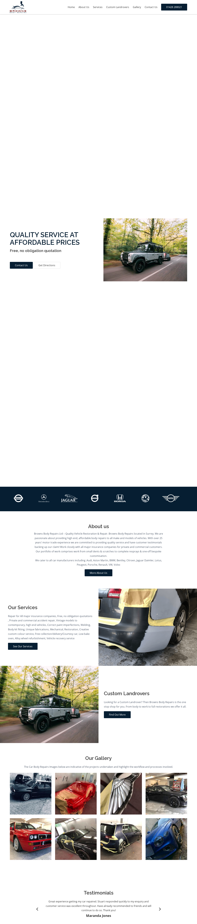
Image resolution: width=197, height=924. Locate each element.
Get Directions (46, 265)
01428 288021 (174, 7)
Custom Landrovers (117, 7)
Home (71, 7)
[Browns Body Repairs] (18, 7)
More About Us (98, 573)
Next (159, 909)
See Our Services (22, 646)
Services (98, 7)
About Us (83, 7)
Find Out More (117, 714)
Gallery (137, 7)
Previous (37, 909)
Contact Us (151, 7)
